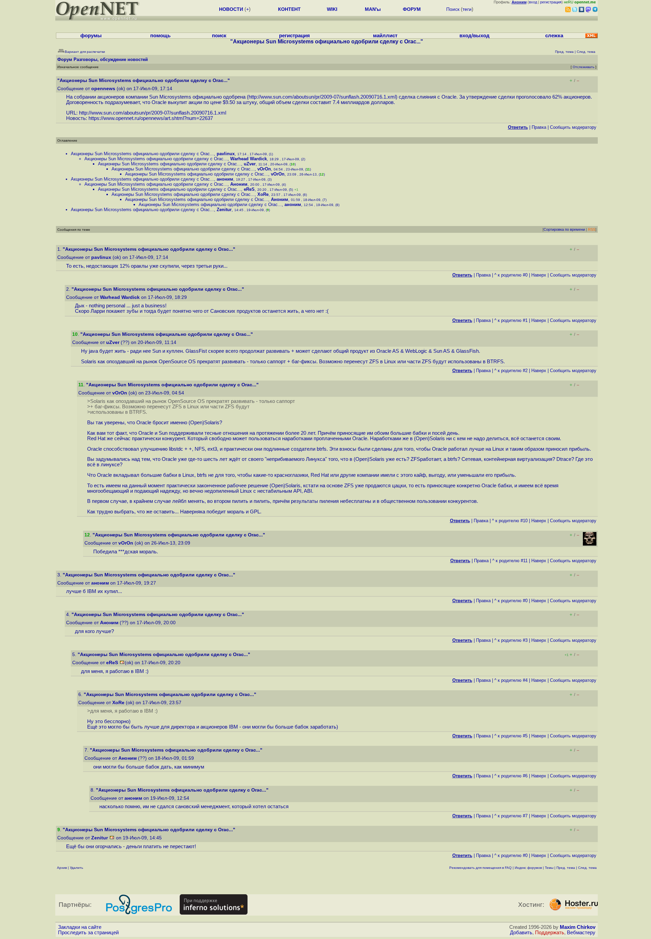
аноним (225, 179)
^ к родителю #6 (511, 775)
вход (533, 2)
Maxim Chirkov (577, 927)
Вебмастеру (581, 932)
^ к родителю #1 (511, 320)
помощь (160, 35)
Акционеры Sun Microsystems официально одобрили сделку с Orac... (142, 153)
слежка (554, 35)
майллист (385, 35)
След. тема (587, 868)
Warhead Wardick (248, 158)
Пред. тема (565, 868)
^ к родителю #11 (510, 560)
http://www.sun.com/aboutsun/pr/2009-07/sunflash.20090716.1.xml (322, 97)
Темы (549, 868)
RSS (591, 229)
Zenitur (224, 209)
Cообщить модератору (573, 127)
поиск (219, 35)
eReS (249, 189)
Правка (539, 127)
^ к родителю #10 (510, 520)
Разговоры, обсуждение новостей (111, 59)
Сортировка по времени (564, 229)
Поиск (452, 9)
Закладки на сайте (79, 927)
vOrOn (264, 168)
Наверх (538, 275)
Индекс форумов (528, 868)
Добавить (521, 932)
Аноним (239, 184)
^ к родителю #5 (511, 735)
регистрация (550, 2)
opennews (103, 88)
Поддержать (549, 932)
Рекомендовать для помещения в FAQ (480, 868)
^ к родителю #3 (511, 640)
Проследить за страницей (88, 932)
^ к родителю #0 (511, 275)
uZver (250, 163)
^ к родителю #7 (511, 815)
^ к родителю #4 (511, 680)
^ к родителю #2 (511, 370)
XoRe (263, 194)
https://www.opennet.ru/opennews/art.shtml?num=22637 (150, 118)
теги (467, 9)
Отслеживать (583, 67)
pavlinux (226, 153)
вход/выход (474, 35)
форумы (91, 35)
